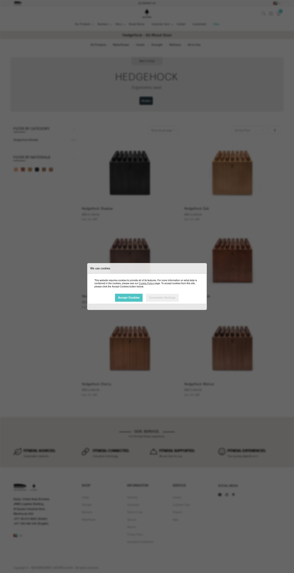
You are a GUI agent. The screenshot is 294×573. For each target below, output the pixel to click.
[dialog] (147, 286)
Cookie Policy (146, 283)
